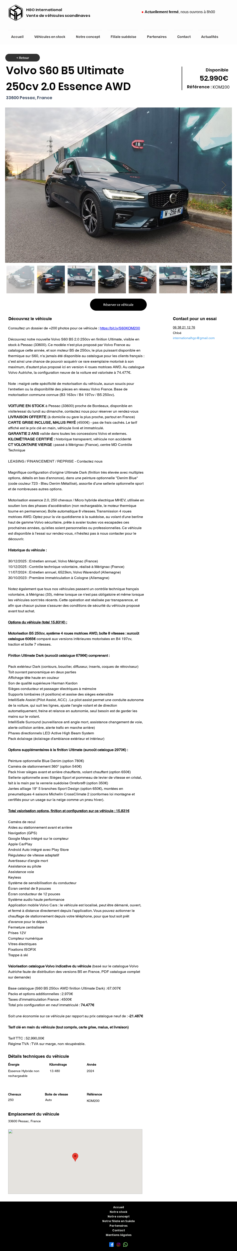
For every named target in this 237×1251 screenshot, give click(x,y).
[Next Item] (224, 185)
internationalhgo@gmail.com (194, 338)
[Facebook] (111, 1244)
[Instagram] (118, 1244)
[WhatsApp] (125, 1244)
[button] (118, 305)
